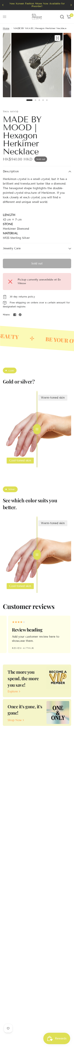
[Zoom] (57, 38)
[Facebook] (15, 314)
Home (6, 28)
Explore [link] (13, 691)
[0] (68, 17)
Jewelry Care (12, 248)
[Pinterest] (20, 314)
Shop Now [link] (15, 720)
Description (11, 171)
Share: (6, 315)
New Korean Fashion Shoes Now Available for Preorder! (37, 5)
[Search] (62, 17)
